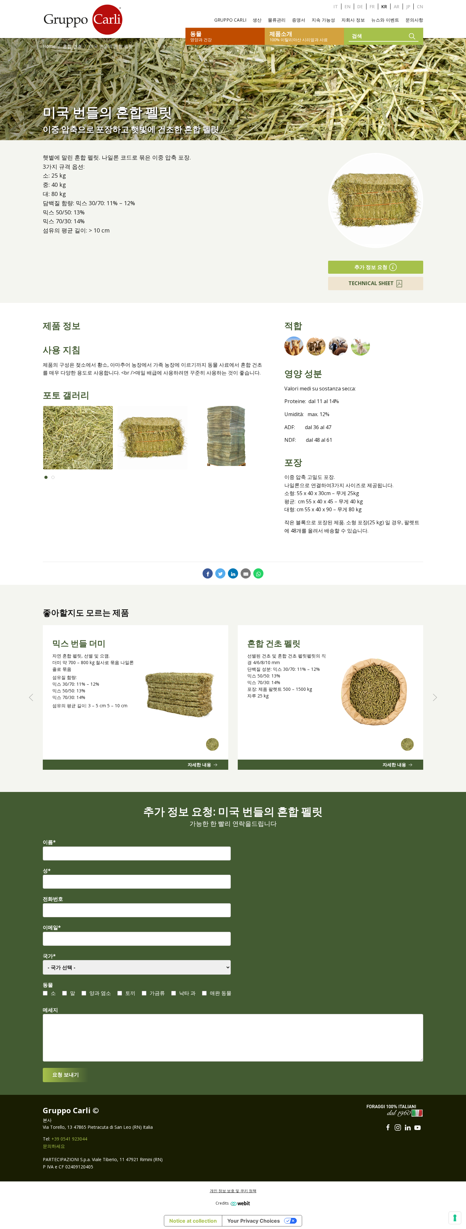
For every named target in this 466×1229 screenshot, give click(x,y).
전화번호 (53, 898)
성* (47, 870)
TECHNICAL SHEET (371, 283)
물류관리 (277, 20)
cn (420, 6)
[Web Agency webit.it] (239, 1203)
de (360, 6)
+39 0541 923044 (69, 1139)
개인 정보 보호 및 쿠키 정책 (233, 1190)
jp (408, 6)
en (348, 6)
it (335, 6)
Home (49, 46)
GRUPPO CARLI (230, 20)
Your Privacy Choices (253, 1221)
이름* (49, 842)
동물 (48, 984)
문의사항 (414, 20)
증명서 (298, 20)
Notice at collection (193, 1221)
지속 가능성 (323, 20)
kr (384, 6)
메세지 (50, 1009)
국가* (49, 955)
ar (396, 6)
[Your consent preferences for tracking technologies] (455, 1218)
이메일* (52, 927)
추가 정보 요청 (370, 267)
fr (372, 6)
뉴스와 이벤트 (385, 20)
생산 (257, 20)
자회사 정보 (353, 20)
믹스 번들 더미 (79, 643)
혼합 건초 (72, 46)
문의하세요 (54, 1146)
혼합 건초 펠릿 (274, 643)
